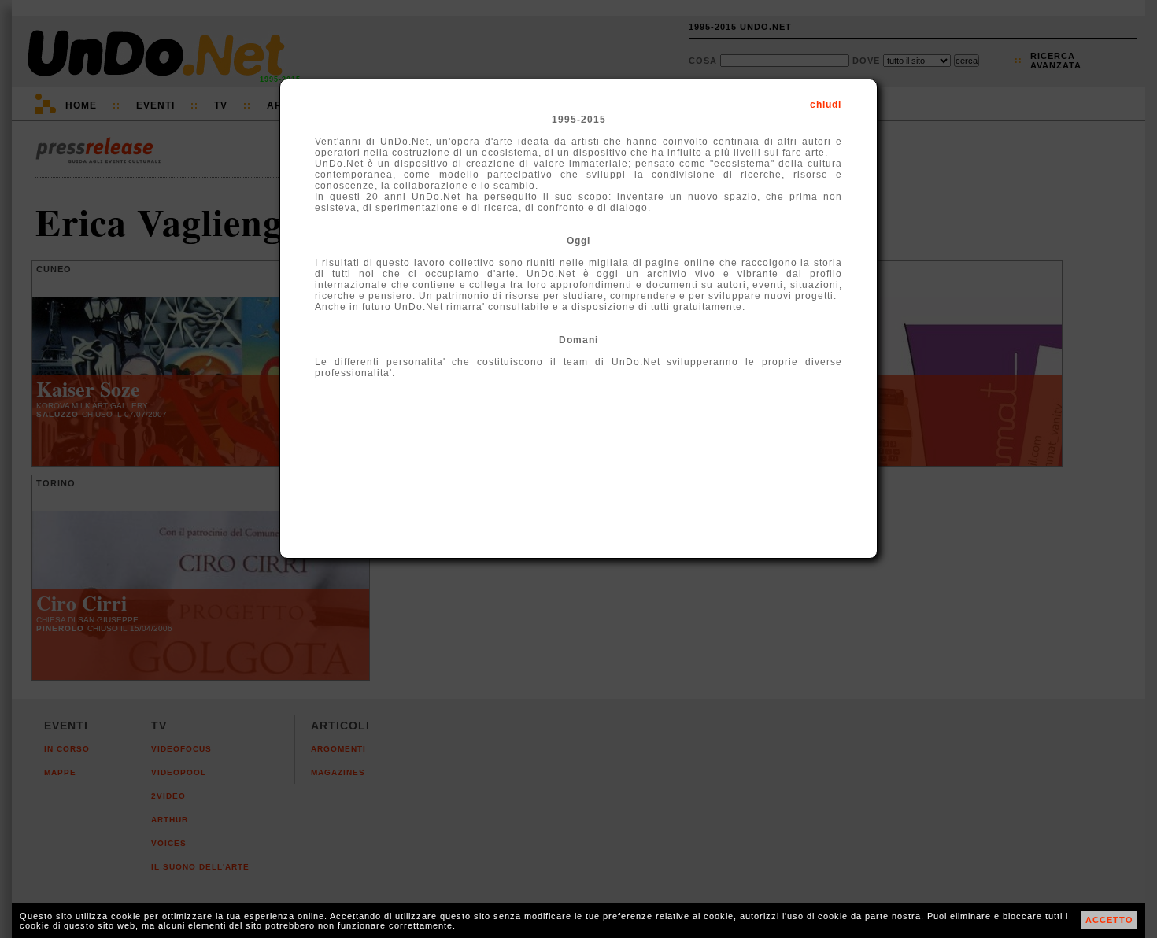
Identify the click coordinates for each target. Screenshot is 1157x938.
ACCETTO (1109, 920)
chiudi (825, 104)
